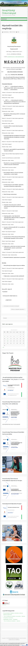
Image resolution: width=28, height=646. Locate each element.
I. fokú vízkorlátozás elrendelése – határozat (11, 620)
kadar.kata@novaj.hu (19, 56)
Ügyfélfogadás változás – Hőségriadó (10, 619)
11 (7, 338)
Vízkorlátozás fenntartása (8, 617)
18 (7, 340)
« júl (3, 347)
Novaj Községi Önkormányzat (9, 11)
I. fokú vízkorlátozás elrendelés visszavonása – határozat (14, 616)
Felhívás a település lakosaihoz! (18, 309)
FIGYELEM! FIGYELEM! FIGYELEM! (11, 306)
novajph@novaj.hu (11, 56)
